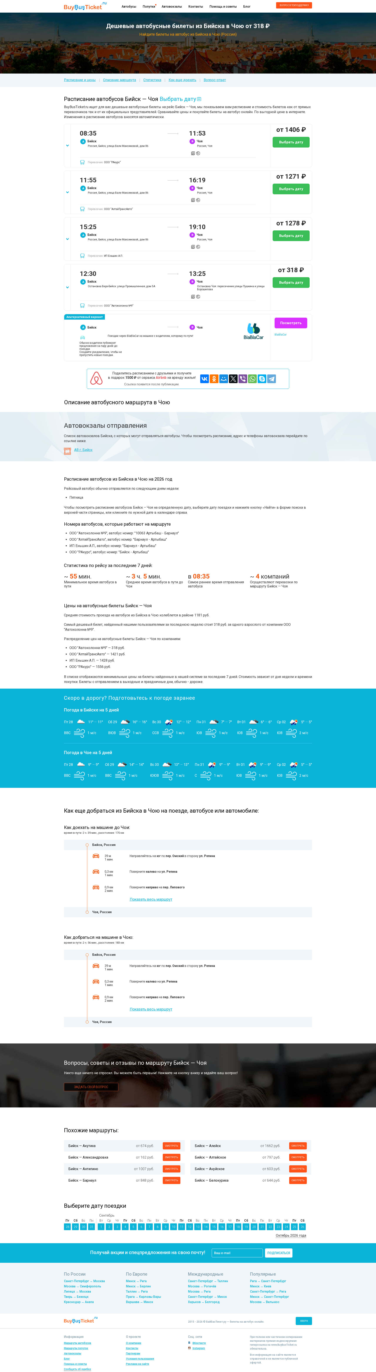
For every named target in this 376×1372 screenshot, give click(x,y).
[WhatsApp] (252, 378)
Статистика (152, 80)
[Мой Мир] (223, 378)
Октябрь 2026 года (291, 1235)
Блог (246, 6)
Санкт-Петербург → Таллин (208, 1281)
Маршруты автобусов (77, 1343)
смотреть (171, 1145)
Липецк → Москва (77, 1291)
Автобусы (129, 6)
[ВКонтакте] (204, 378)
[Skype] (262, 378)
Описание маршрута (119, 80)
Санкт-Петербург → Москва (84, 1281)
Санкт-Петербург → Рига (268, 1291)
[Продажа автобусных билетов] (85, 6)
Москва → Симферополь (82, 1286)
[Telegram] (271, 378)
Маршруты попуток (76, 1348)
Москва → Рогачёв (202, 1286)
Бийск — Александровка (88, 1157)
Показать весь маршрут (151, 899)
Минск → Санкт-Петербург (269, 1296)
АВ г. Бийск (83, 450)
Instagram (199, 1348)
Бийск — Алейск (208, 1146)
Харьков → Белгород (204, 1302)
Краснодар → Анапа (79, 1302)
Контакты (195, 6)
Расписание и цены (80, 80)
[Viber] (242, 378)
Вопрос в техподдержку (294, 5)
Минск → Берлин (138, 1286)
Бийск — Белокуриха (211, 1180)
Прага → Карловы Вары (143, 1296)
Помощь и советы (223, 6)
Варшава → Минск (139, 1302)
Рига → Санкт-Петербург (268, 1281)
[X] (233, 378)
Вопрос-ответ (215, 80)
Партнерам (133, 1353)
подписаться (278, 1253)
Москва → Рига (199, 1291)
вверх (304, 1321)
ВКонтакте (199, 1343)
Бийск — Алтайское (210, 1157)
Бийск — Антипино (83, 1169)
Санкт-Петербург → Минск (207, 1296)
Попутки (149, 6)
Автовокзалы (172, 6)
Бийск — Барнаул (82, 1180)
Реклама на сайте (137, 1363)
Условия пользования (140, 1358)
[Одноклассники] (214, 378)
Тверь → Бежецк (76, 1296)
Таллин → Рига (137, 1291)
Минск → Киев (260, 1286)
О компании (133, 1343)
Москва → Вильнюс (264, 1302)
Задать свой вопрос (91, 1087)
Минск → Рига (136, 1281)
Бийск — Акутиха (82, 1146)
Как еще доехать (182, 80)
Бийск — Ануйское (210, 1169)
